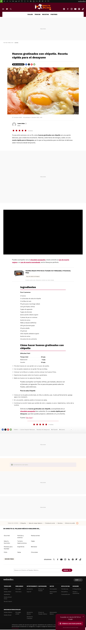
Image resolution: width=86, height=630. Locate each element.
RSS (69, 559)
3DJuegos (18, 589)
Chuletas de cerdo (50, 523)
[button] (22, 123)
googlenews (79, 9)
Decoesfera (64, 591)
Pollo (5, 552)
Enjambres (20, 546)
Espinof (29, 591)
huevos (63, 429)
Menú (3, 9)
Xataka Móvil (7, 591)
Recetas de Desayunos (43, 429)
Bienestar (34, 546)
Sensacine (30, 589)
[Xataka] (1, 1)
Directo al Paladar (41, 589)
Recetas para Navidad (8, 548)
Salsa (19, 552)
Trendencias (64, 589)
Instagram (71, 9)
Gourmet (7, 535)
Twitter (29, 64)
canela (16, 42)
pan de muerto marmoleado (30, 262)
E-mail (34, 64)
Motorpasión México (53, 613)
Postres (54, 14)
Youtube (75, 9)
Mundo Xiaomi (8, 601)
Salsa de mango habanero (36, 523)
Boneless (60, 523)
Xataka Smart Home (8, 597)
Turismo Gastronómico (22, 542)
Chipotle (55, 429)
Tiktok (83, 9)
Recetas (45, 14)
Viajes (30, 14)
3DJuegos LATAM (18, 613)
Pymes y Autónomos (76, 592)
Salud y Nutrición (7, 542)
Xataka (6, 589)
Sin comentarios (19, 64)
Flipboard (32, 64)
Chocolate (34, 552)
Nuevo (7, 9)
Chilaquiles (23, 523)
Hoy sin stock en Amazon (33, 276)
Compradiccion (65, 594)
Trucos (37, 14)
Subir (77, 580)
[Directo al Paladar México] (43, 7)
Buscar (10, 9)
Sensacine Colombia (30, 617)
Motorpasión (53, 589)
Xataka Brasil (7, 615)
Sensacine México (30, 613)
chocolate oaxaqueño (37, 260)
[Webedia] (8, 579)
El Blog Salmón (77, 589)
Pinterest (64, 9)
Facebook (67, 9)
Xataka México (8, 612)
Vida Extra (18, 591)
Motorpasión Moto (53, 592)
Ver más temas (9, 559)
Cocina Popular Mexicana (27, 429)
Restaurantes (35, 535)
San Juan (29, 418)
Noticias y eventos (20, 536)
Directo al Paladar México (42, 613)
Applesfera (7, 594)
